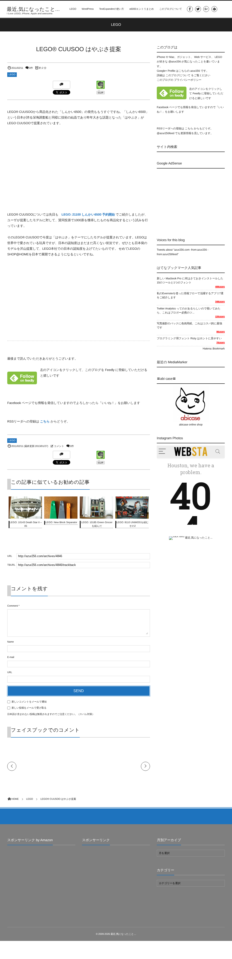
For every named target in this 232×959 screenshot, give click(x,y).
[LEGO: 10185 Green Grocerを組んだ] (96, 516)
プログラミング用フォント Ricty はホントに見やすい (189, 338)
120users (220, 317)
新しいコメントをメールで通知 (29, 701)
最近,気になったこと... (33, 9)
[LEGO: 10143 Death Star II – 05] (25, 516)
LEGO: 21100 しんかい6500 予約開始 (88, 214)
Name (10, 642)
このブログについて (170, 9)
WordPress (88, 9)
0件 (31, 68)
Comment (12, 606)
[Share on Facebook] (190, 9)
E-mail (10, 657)
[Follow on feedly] (214, 9)
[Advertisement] (194, 199)
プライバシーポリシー (187, 79)
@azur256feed (165, 133)
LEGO (72, 9)
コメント (59, 446)
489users (220, 287)
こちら (45, 421)
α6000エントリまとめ (141, 9)
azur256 (195, 70)
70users (220, 343)
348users (220, 302)
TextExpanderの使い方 (111, 9)
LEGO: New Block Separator (61, 522)
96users (220, 332)
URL (9, 672)
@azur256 (174, 61)
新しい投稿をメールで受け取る (29, 708)
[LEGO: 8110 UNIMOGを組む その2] (132, 516)
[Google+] (206, 9)
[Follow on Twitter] (198, 9)
